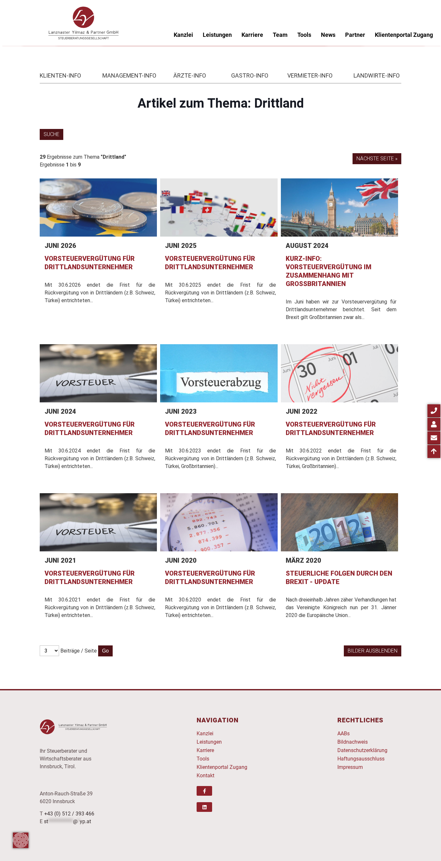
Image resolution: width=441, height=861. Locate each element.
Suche (51, 134)
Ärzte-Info (189, 75)
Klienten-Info (60, 75)
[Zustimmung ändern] (20, 840)
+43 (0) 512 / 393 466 (69, 814)
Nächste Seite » (376, 158)
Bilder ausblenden (372, 651)
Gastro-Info (249, 75)
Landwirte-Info (377, 75)
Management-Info (129, 75)
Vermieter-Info (310, 75)
